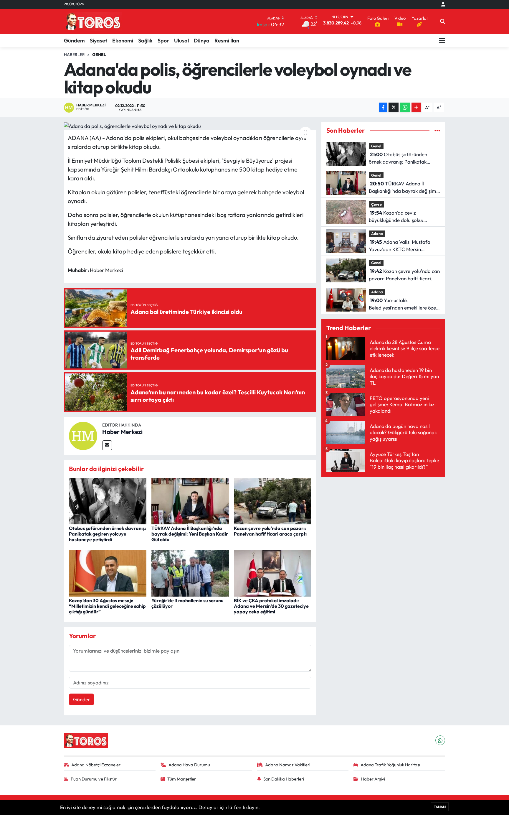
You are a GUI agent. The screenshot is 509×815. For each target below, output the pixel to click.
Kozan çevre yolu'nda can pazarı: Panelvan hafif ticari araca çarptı (270, 531)
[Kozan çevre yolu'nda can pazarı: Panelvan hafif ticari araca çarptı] (272, 500)
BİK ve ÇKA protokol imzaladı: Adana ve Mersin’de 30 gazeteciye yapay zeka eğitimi (271, 606)
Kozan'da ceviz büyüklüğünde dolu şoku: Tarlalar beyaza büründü (396, 217)
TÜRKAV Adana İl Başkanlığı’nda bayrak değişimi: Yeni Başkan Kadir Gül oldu (189, 533)
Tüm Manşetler (181, 779)
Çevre (376, 204)
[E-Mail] (107, 445)
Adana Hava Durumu (189, 765)
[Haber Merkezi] (83, 435)
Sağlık (145, 40)
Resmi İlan (226, 40)
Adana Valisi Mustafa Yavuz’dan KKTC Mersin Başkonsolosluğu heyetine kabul (404, 246)
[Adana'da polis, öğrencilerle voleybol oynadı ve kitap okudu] (190, 126)
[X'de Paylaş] (394, 107)
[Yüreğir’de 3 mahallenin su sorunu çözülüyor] (190, 572)
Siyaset (98, 40)
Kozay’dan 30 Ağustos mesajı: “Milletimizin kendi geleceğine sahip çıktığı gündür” (107, 606)
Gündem (74, 40)
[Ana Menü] (442, 40)
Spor (163, 40)
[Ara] (442, 21)
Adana (377, 233)
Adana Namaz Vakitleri (287, 765)
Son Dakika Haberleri (283, 779)
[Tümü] (437, 130)
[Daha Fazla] (416, 107)
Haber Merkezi (122, 431)
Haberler (74, 54)
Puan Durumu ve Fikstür (94, 779)
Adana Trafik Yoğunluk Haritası (390, 765)
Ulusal (181, 40)
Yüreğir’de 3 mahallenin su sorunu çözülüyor (187, 603)
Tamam (440, 807)
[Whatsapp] (440, 740)
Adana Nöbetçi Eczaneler (95, 765)
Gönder (81, 699)
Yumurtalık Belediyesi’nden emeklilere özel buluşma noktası (403, 304)
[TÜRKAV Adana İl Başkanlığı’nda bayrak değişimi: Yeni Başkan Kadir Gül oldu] (190, 500)
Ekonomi (122, 40)
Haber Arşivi (373, 779)
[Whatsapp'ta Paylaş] (405, 107)
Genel (99, 54)
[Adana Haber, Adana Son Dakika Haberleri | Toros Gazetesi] (93, 21)
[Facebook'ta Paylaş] (383, 107)
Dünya (201, 40)
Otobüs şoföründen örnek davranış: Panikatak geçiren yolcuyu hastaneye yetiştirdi (107, 533)
